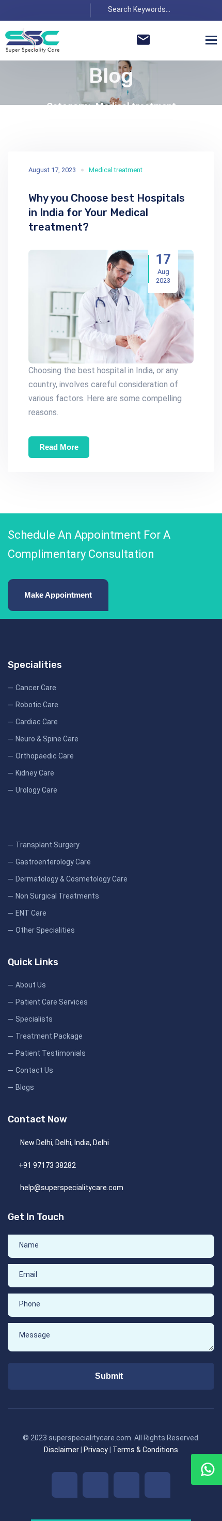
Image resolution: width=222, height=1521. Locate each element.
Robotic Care (36, 705)
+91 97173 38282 (47, 1165)
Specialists (34, 1019)
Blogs (24, 1087)
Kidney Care (34, 773)
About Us (30, 985)
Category (67, 106)
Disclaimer (61, 1450)
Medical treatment (136, 106)
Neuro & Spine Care (46, 739)
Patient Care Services (51, 1002)
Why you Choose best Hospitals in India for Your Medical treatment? (106, 212)
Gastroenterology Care (53, 862)
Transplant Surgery (47, 845)
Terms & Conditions (145, 1450)
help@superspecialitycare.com (71, 1187)
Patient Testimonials (50, 1053)
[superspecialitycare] (32, 40)
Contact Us (34, 1070)
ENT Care (30, 913)
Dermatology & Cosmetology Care (71, 879)
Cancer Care (35, 687)
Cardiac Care (36, 722)
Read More (58, 447)
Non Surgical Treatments (57, 896)
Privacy (96, 1450)
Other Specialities (45, 930)
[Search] (203, 10)
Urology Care (36, 790)
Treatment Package (49, 1036)
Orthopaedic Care (44, 756)
